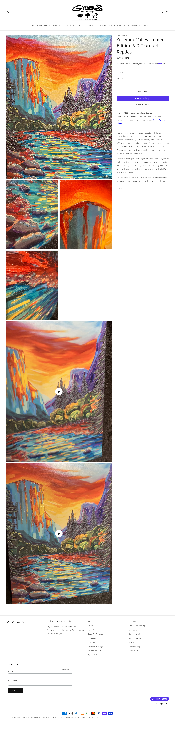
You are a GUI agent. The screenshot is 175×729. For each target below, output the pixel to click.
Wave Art (132, 642)
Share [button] (121, 188)
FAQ (89, 621)
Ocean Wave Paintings (137, 626)
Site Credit (95, 717)
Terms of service (69, 717)
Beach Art (91, 630)
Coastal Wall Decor (95, 642)
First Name (12, 680)
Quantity (120, 78)
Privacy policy (57, 717)
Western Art (133, 651)
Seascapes (133, 630)
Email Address (15, 672)
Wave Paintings (134, 646)
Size (118, 68)
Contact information (83, 717)
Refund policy (46, 717)
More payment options (143, 104)
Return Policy (93, 655)
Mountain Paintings (95, 646)
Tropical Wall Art (135, 638)
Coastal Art (92, 638)
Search (90, 626)
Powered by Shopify (34, 717)
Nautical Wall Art (94, 651)
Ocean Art (133, 621)
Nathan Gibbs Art (22, 717)
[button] (8, 12)
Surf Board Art (134, 634)
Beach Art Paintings (95, 634)
